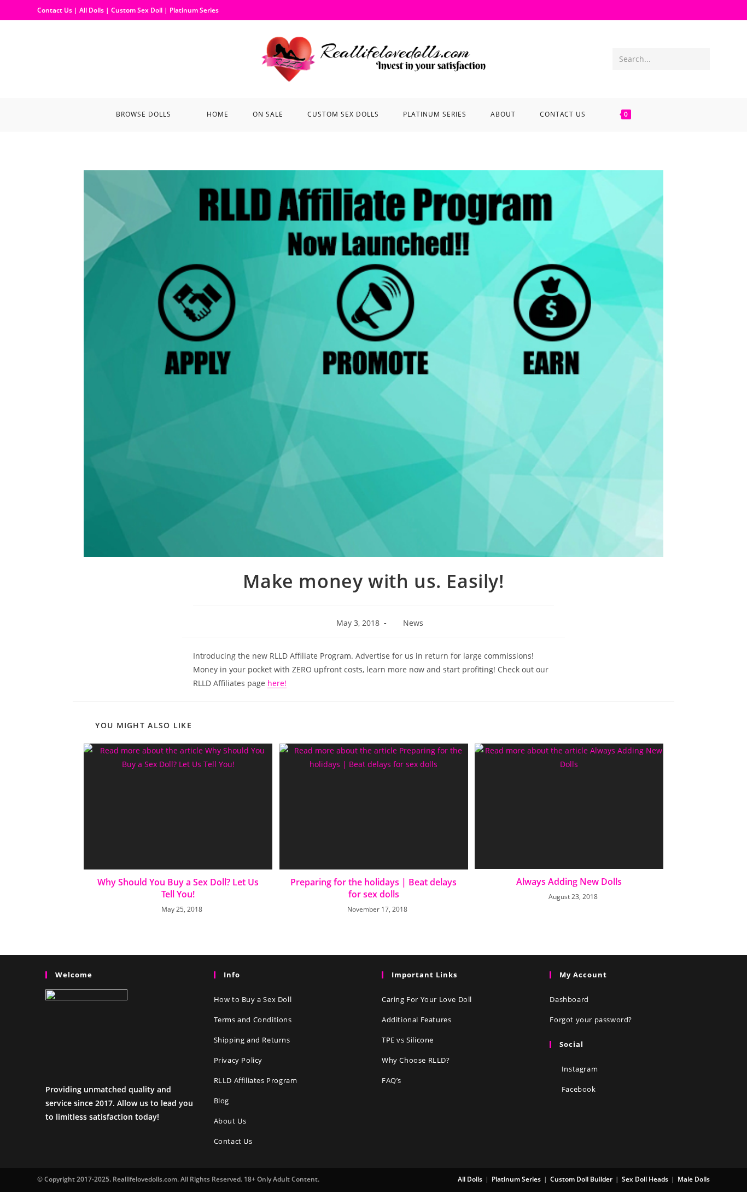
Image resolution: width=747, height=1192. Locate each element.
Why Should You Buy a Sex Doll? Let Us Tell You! (178, 888)
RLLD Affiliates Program (255, 1080)
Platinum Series (194, 10)
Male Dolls (694, 1179)
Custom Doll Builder (581, 1179)
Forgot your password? (591, 1019)
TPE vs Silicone (408, 1040)
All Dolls (92, 10)
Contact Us (54, 10)
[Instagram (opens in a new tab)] (63, 58)
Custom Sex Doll (136, 10)
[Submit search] (699, 59)
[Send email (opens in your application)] (81, 58)
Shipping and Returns (252, 1040)
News (413, 623)
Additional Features (416, 1019)
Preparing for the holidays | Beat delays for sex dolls (373, 888)
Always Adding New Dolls (569, 882)
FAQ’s (391, 1080)
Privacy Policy (238, 1060)
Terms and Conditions (253, 1019)
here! (277, 683)
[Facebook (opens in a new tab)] (46, 58)
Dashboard (569, 999)
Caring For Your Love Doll (427, 999)
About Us (230, 1121)
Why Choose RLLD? (416, 1060)
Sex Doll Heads (645, 1179)
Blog (221, 1100)
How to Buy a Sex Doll (253, 999)
